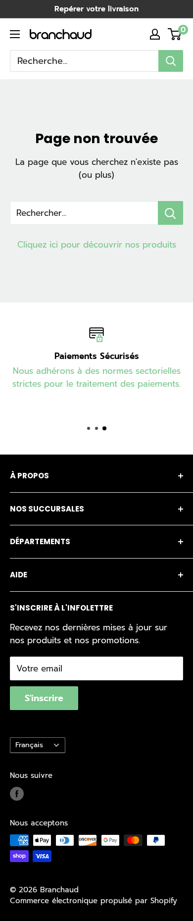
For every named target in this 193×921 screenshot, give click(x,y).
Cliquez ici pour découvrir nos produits (96, 244)
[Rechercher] (170, 61)
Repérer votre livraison (96, 8)
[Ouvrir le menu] (15, 34)
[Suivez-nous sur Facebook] (17, 794)
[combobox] (84, 61)
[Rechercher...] (170, 213)
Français (29, 744)
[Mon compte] (155, 34)
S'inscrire (44, 698)
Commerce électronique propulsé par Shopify (93, 900)
